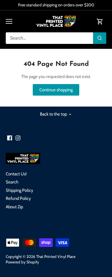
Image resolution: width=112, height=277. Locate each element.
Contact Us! (16, 173)
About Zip (14, 206)
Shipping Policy (19, 190)
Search (12, 182)
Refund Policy (18, 198)
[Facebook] (9, 138)
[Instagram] (18, 138)
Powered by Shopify (22, 262)
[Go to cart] (99, 21)
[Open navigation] (9, 21)
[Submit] (99, 38)
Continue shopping (56, 89)
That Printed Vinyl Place (56, 256)
